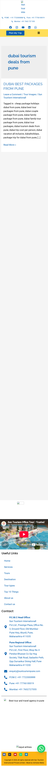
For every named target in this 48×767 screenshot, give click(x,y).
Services (8, 567)
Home (7, 560)
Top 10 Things (11, 591)
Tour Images (30, 94)
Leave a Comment (12, 94)
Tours (7, 573)
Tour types (9, 585)
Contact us (9, 604)
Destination (10, 579)
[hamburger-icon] (39, 33)
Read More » (9, 144)
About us (8, 598)
